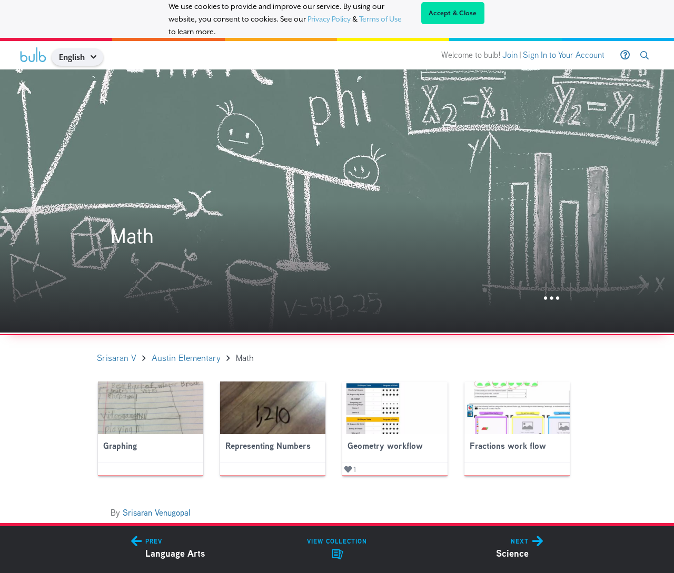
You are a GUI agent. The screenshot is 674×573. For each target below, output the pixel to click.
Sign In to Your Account (563, 55)
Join (510, 55)
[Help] (625, 55)
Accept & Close (453, 13)
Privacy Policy (329, 19)
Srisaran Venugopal (157, 513)
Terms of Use (380, 19)
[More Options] (551, 298)
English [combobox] (72, 57)
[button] (97, 57)
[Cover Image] (337, 201)
